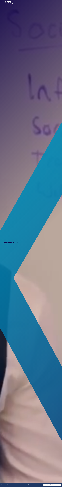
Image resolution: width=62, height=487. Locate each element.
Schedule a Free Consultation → (52, 484)
